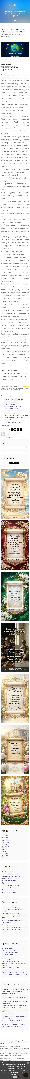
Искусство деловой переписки (12, 406)
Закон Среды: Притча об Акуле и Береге (13, 972)
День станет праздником (9, 880)
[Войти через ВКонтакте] (15, 429)
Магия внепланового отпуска (12, 413)
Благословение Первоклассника (11, 876)
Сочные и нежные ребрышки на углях (12, 920)
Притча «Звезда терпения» (9, 959)
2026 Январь (5, 848)
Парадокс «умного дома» (11, 408)
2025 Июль (5, 837)
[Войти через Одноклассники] (21, 429)
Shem (22, 388)
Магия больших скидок (10, 403)
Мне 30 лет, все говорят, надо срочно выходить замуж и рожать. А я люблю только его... (14, 997)
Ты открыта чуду (6, 887)
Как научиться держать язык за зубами (12, 961)
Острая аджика (6, 925)
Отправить (9, 437)
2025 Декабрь (5, 846)
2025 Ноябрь (5, 844)
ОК (15, 1077)
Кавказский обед (6, 922)
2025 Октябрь (5, 842)
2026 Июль (5, 855)
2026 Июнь (5, 853)
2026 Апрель (5, 850)
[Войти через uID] (12, 429)
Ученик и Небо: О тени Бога (9, 970)
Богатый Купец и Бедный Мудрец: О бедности (14, 974)
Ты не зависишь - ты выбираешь (11, 874)
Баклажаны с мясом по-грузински (11, 907)
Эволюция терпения (9, 404)
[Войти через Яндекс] (18, 429)
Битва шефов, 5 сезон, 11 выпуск (11, 913)
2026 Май (4, 851)
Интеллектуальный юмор (18, 29)
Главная (4, 29)
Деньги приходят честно (9, 871)
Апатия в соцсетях (7, 956)
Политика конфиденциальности (8, 1042)
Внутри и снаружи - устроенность (11, 878)
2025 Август (5, 839)
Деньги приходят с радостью (10, 892)
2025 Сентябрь (6, 841)
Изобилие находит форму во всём (11, 885)
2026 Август (5, 857)
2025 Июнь (5, 835)
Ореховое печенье (7, 934)
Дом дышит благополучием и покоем (12, 890)
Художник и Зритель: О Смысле (10, 967)
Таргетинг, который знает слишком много (16, 415)
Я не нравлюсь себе (7, 1014)
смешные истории (5, 389)
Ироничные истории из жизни (13, 32)
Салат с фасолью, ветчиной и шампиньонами (14, 927)
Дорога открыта (6, 883)
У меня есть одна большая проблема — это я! (15, 989)
